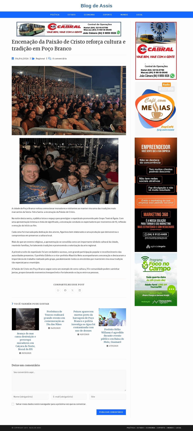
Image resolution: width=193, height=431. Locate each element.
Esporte (161, 428)
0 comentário (60, 58)
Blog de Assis (96, 5)
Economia (150, 428)
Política (131, 428)
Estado (140, 428)
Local (178, 428)
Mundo (170, 428)
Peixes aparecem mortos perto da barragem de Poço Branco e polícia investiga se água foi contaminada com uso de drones (83, 321)
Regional (40, 58)
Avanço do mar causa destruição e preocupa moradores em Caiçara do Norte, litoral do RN (25, 341)
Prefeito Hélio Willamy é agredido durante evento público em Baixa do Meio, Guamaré (112, 336)
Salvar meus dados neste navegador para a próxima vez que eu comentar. (51, 404)
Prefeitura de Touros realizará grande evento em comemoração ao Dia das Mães (54, 318)
